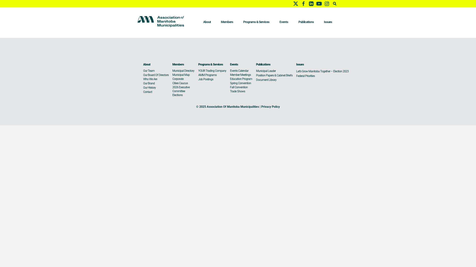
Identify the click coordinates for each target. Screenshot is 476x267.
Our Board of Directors (156, 75)
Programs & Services (256, 22)
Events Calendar (239, 70)
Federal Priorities (305, 76)
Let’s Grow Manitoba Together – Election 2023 (322, 71)
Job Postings (205, 79)
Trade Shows (237, 91)
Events (283, 22)
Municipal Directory (183, 70)
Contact (147, 92)
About (207, 22)
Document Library (266, 80)
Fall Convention (239, 87)
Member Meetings (240, 75)
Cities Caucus (180, 83)
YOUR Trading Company (212, 70)
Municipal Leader (266, 71)
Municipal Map (181, 75)
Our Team (149, 70)
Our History (149, 87)
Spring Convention (240, 83)
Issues (328, 22)
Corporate (178, 79)
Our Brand (149, 83)
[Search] (334, 4)
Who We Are (150, 79)
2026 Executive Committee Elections (181, 91)
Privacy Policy (270, 106)
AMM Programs (207, 75)
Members (227, 22)
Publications (306, 22)
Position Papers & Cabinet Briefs (274, 75)
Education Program (241, 79)
